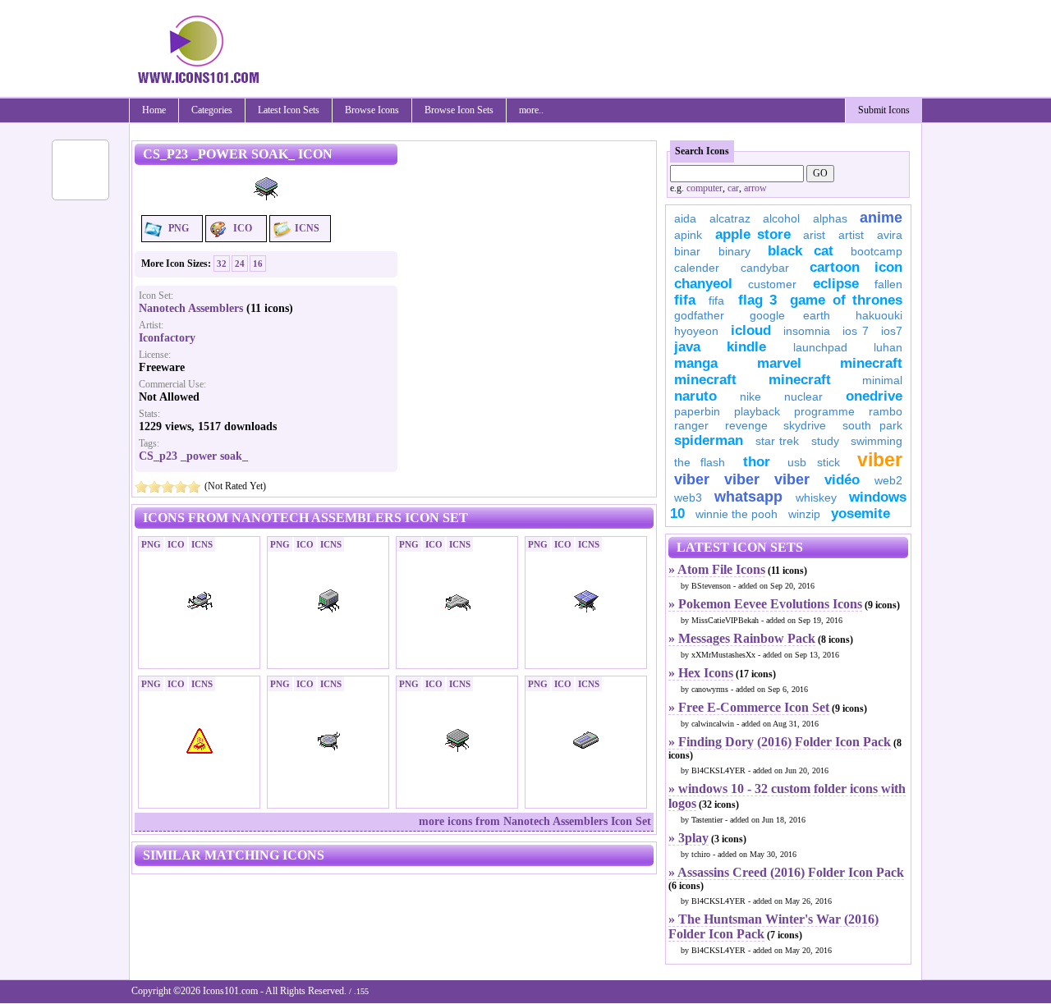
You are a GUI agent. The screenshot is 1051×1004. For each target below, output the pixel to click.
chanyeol (703, 283)
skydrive (804, 425)
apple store (753, 234)
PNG (178, 228)
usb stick (813, 462)
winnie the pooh (736, 513)
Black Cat (800, 251)
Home (154, 110)
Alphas (830, 218)
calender (696, 267)
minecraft (871, 363)
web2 (888, 480)
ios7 (891, 330)
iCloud (751, 330)
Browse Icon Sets (459, 110)
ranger (691, 425)
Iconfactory (167, 338)
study (825, 440)
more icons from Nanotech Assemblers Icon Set (535, 821)
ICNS (307, 228)
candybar (765, 267)
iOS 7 (855, 330)
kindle (746, 347)
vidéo (842, 480)
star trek (777, 440)
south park (872, 425)
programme (824, 411)
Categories (211, 110)
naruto (695, 396)
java (687, 347)
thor (756, 462)
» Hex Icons (700, 673)
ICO (242, 228)
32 (222, 263)
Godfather (699, 315)
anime (881, 217)
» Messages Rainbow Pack (741, 638)
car (733, 188)
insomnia (806, 330)
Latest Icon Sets (288, 110)
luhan (888, 347)
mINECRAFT (705, 379)
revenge (746, 425)
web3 (688, 497)
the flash (699, 462)
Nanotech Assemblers (191, 308)
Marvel (779, 363)
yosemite (860, 513)
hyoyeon (696, 330)
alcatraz (729, 218)
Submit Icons (884, 110)
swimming (876, 440)
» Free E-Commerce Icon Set (748, 707)
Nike (750, 396)
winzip (804, 513)
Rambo (885, 411)
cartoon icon (856, 267)
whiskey (816, 497)
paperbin (697, 411)
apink (688, 234)
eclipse (836, 283)
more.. (531, 110)
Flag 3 (757, 300)
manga (696, 363)
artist (851, 234)
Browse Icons (372, 110)
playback (757, 411)
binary (734, 251)
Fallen (888, 284)
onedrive (874, 396)
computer (704, 188)
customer (772, 284)
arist (814, 234)
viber (879, 459)
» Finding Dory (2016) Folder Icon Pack (779, 742)
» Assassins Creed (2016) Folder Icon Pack (786, 872)
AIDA (685, 218)
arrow (755, 188)
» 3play (688, 838)
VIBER (691, 479)
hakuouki (879, 315)
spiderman (708, 440)
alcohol (781, 218)
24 (240, 263)
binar (687, 251)
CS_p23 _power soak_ (193, 456)
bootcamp (876, 251)
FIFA (684, 300)
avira (889, 234)
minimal (882, 380)
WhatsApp (748, 496)
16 (258, 263)
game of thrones (846, 300)
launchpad (820, 347)
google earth (790, 315)
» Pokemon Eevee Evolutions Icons (765, 604)
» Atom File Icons (716, 569)
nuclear (803, 396)
